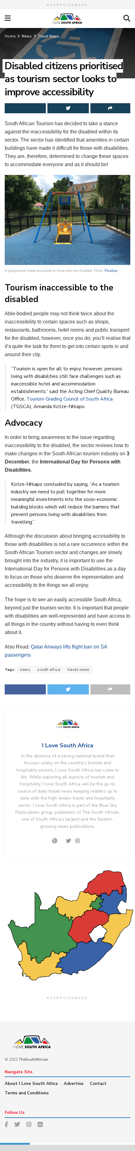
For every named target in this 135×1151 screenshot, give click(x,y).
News (27, 36)
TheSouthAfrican (33, 1059)
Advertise (74, 1083)
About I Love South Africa (31, 1083)
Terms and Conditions (27, 1093)
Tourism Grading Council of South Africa (69, 399)
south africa (48, 669)
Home (10, 36)
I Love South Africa (67, 745)
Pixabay (111, 270)
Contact (98, 1083)
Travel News (48, 36)
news (25, 669)
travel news (78, 669)
